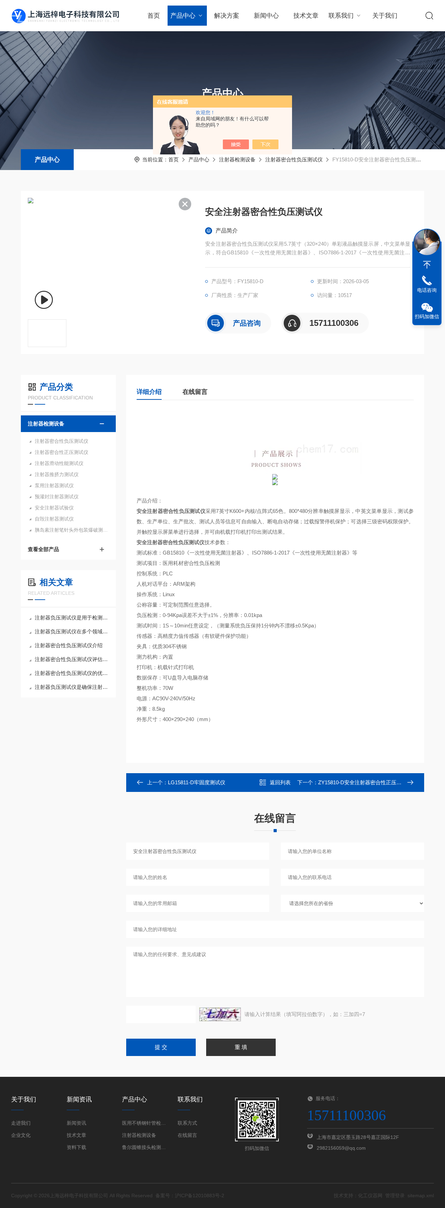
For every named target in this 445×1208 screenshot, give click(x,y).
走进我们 (21, 1123)
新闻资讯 (76, 1123)
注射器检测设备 (237, 159)
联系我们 (341, 15)
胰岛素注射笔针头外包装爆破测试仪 (72, 530)
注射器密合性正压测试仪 (61, 452)
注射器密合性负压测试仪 (294, 159)
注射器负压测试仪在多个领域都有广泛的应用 (72, 631)
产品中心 (182, 15)
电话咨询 (427, 290)
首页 (153, 15)
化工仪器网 (370, 1195)
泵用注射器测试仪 (54, 485)
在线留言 (195, 391)
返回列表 (280, 782)
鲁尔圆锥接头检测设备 (144, 1147)
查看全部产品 (43, 549)
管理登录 (395, 1195)
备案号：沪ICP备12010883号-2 (189, 1195)
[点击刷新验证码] (220, 1014)
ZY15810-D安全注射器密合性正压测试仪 (365, 782)
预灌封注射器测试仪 (57, 496)
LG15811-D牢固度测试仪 (196, 782)
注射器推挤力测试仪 (57, 474)
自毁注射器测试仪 (54, 519)
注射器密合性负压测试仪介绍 (69, 645)
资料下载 (76, 1147)
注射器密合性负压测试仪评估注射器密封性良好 (72, 659)
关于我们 (384, 15)
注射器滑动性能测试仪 (59, 463)
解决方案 (226, 15)
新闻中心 (266, 15)
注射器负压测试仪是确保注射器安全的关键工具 (72, 687)
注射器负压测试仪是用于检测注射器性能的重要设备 (72, 617)
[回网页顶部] (427, 265)
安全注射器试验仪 (54, 507)
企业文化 (21, 1135)
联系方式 (187, 1123)
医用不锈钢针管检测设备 (144, 1123)
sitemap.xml (420, 1195)
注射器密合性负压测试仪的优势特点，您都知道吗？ (72, 673)
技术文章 (305, 15)
